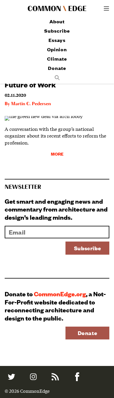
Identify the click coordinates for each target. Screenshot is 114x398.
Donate (57, 68)
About (57, 21)
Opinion (57, 49)
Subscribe (57, 30)
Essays (57, 40)
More (57, 154)
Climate (57, 58)
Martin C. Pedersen (31, 104)
